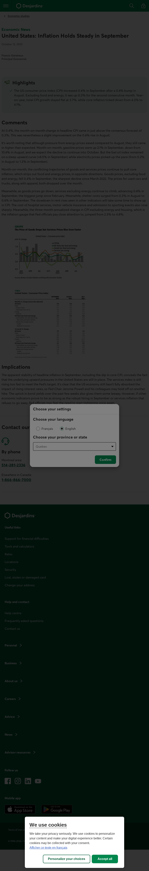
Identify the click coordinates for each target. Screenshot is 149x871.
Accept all (105, 859)
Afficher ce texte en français (48, 847)
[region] (74, 842)
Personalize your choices (66, 859)
